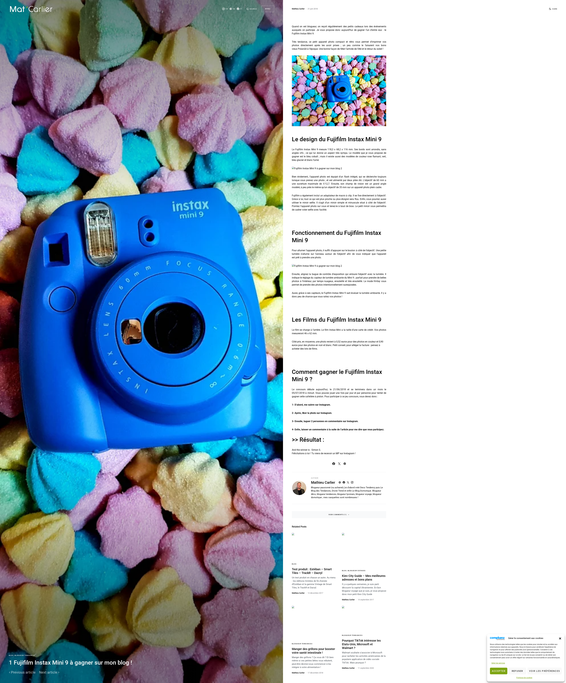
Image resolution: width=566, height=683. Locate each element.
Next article (48, 672)
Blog (11, 655)
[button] (560, 638)
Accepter (498, 671)
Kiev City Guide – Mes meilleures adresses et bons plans (363, 577)
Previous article (23, 672)
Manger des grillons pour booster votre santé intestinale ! (313, 650)
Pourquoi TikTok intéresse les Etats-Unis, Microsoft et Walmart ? (361, 644)
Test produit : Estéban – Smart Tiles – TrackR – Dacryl (312, 571)
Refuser (517, 671)
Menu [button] (267, 9)
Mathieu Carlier (323, 482)
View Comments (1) (338, 514)
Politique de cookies (524, 678)
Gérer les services (498, 663)
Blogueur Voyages (357, 570)
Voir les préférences (544, 671)
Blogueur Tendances (25, 655)
